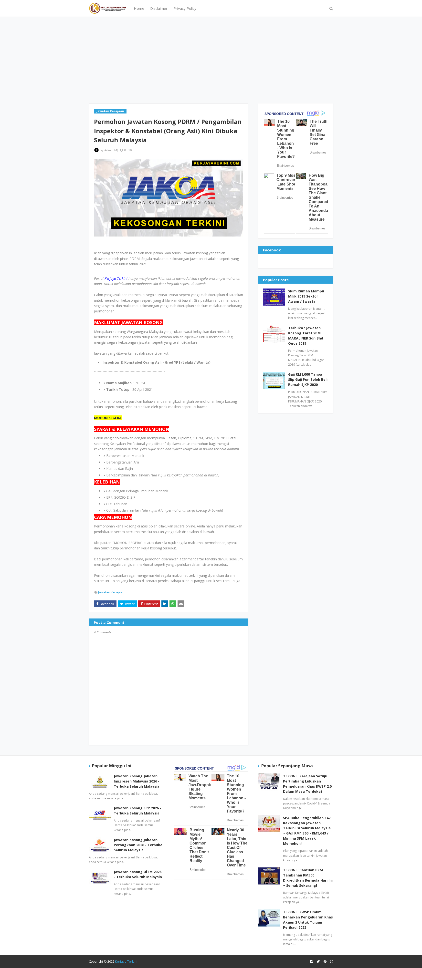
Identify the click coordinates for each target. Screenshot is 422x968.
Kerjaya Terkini (126, 961)
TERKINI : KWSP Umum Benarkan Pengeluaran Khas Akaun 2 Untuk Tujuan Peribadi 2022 (308, 920)
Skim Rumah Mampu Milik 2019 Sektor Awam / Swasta (306, 296)
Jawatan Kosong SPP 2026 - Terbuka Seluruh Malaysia (137, 810)
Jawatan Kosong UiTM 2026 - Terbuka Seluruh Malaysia (138, 874)
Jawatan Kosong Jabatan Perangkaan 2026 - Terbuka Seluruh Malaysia (138, 844)
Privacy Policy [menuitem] (184, 8)
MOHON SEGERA (108, 417)
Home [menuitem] (139, 8)
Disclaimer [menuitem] (159, 8)
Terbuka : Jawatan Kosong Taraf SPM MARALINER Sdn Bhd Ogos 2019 (305, 336)
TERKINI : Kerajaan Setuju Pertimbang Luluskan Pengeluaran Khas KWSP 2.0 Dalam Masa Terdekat (307, 784)
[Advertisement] (211, 59)
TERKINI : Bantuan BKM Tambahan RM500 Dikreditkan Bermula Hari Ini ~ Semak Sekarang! (308, 878)
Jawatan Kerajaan (111, 592)
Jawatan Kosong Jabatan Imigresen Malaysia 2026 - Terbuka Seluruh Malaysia (136, 781)
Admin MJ (111, 150)
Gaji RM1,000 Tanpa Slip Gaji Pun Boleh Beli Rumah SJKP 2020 (307, 379)
